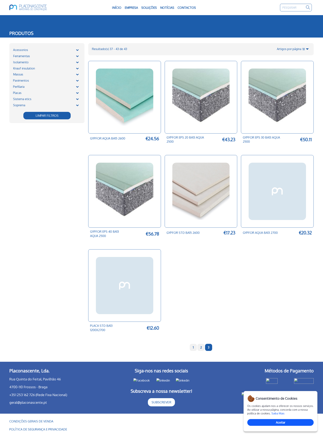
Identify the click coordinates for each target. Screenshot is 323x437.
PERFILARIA (18, 87)
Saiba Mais (277, 413)
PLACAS (17, 93)
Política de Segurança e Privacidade (38, 429)
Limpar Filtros (47, 115)
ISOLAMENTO (21, 62)
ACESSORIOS (20, 50)
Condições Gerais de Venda (31, 421)
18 (303, 49)
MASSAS (18, 74)
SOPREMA (19, 105)
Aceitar (280, 422)
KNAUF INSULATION (24, 68)
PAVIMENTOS (21, 80)
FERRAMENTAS (21, 56)
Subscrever (161, 402)
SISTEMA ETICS (22, 99)
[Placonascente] (39, 7)
